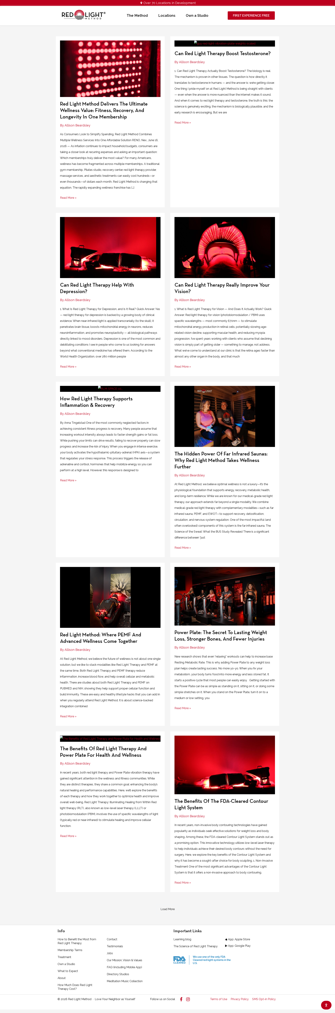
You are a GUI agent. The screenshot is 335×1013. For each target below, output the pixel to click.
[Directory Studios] (128, 974)
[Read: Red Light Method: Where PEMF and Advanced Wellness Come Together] (110, 597)
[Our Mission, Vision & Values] (128, 960)
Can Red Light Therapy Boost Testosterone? (222, 53)
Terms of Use (218, 999)
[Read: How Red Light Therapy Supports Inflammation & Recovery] (110, 388)
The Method (137, 15)
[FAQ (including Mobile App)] (128, 967)
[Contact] (128, 939)
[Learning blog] (195, 939)
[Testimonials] (128, 946)
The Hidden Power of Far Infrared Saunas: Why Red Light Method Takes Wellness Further (220, 460)
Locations (166, 15)
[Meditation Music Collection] (128, 981)
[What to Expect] (79, 971)
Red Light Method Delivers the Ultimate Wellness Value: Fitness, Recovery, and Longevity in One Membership (104, 110)
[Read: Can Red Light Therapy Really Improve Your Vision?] (225, 247)
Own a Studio (197, 15)
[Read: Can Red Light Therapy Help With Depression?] (110, 247)
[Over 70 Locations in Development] (167, 3)
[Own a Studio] (79, 964)
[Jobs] (128, 953)
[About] (79, 978)
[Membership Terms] (79, 950)
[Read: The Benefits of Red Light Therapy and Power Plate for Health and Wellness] (110, 738)
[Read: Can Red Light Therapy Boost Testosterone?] (224, 43)
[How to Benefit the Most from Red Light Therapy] (79, 941)
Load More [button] (168, 909)
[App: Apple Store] (238, 939)
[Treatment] (79, 957)
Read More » (68, 197)
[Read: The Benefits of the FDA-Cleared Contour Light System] (224, 764)
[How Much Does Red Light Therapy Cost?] (79, 987)
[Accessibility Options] (326, 1005)
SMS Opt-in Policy (264, 999)
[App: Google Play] (238, 946)
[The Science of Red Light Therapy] (195, 946)
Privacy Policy (240, 999)
